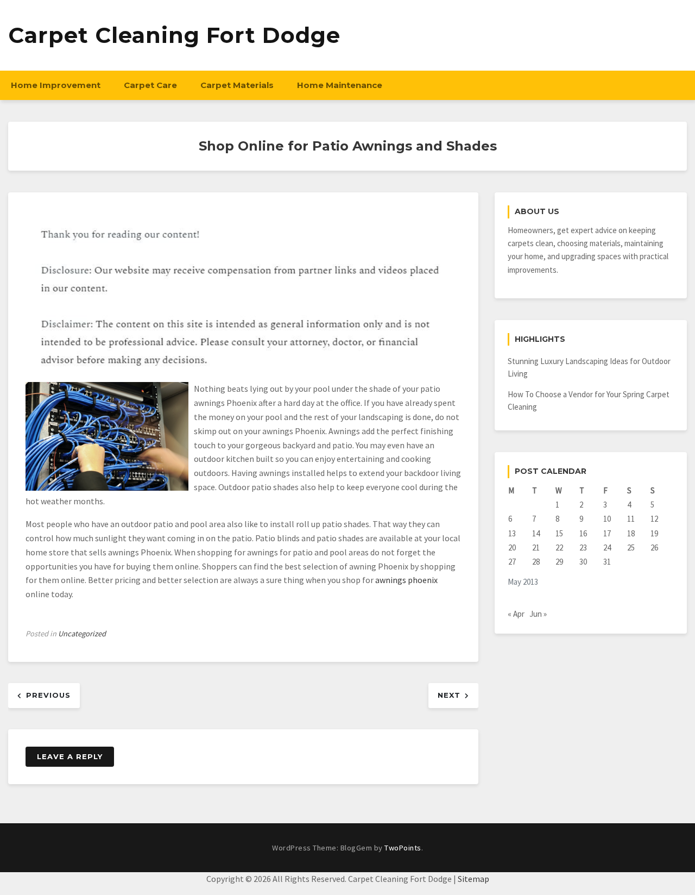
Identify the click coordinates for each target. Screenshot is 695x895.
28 (536, 561)
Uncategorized (82, 634)
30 (583, 561)
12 (654, 519)
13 (512, 533)
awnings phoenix (406, 579)
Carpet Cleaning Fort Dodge (174, 35)
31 (607, 561)
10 (607, 519)
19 (654, 533)
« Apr (516, 614)
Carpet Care (150, 85)
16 (583, 533)
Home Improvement (55, 85)
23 (583, 547)
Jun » (538, 614)
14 (536, 533)
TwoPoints (402, 848)
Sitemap (473, 878)
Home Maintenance (339, 85)
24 (607, 547)
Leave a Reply (70, 756)
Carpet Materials (237, 85)
